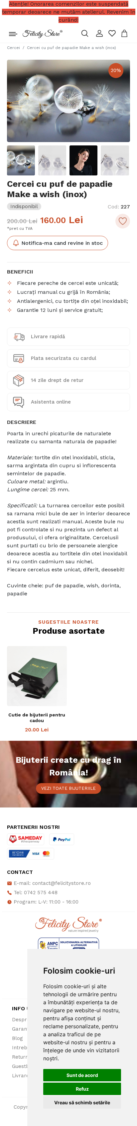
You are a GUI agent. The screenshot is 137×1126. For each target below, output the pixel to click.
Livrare (20, 1076)
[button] (99, 33)
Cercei (13, 47)
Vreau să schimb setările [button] (82, 1102)
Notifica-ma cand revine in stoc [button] (61, 243)
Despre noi (25, 1020)
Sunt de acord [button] (82, 1075)
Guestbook (25, 1066)
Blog (17, 1038)
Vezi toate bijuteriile (68, 788)
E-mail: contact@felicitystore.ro (51, 883)
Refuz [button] (82, 1089)
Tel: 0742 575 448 (35, 893)
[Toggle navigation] (13, 32)
